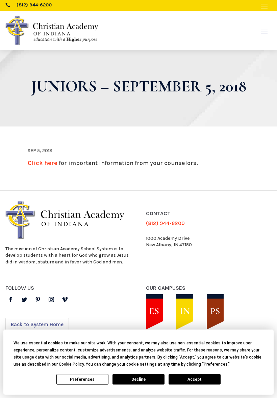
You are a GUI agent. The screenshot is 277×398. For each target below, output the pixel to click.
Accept (194, 379)
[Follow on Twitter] (24, 299)
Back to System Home (37, 324)
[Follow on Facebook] (10, 299)
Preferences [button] (216, 364)
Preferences (82, 379)
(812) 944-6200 (165, 223)
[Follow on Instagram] (51, 299)
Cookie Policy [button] (71, 364)
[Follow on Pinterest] (37, 299)
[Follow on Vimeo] (64, 299)
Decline (138, 379)
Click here (42, 163)
